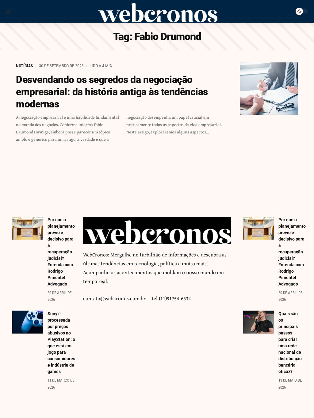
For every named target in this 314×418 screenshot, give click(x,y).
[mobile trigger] (11, 11)
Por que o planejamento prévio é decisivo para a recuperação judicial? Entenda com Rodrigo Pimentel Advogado (61, 251)
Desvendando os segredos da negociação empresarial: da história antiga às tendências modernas (112, 92)
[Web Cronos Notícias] (157, 11)
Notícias (24, 65)
